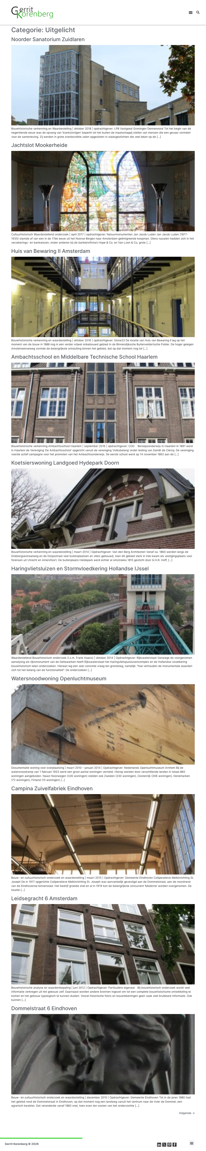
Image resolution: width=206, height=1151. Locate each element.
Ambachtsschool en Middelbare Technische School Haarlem (84, 357)
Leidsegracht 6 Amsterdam (44, 898)
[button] (191, 12)
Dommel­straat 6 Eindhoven (44, 1008)
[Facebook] (175, 1145)
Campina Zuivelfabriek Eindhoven (52, 788)
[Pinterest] (169, 1145)
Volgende (187, 1113)
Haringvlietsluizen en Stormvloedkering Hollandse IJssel (80, 568)
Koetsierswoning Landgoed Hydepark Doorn (65, 463)
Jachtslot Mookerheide (39, 145)
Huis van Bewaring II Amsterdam (50, 251)
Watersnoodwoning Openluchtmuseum (58, 678)
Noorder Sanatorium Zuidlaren (48, 39)
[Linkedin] (159, 1145)
